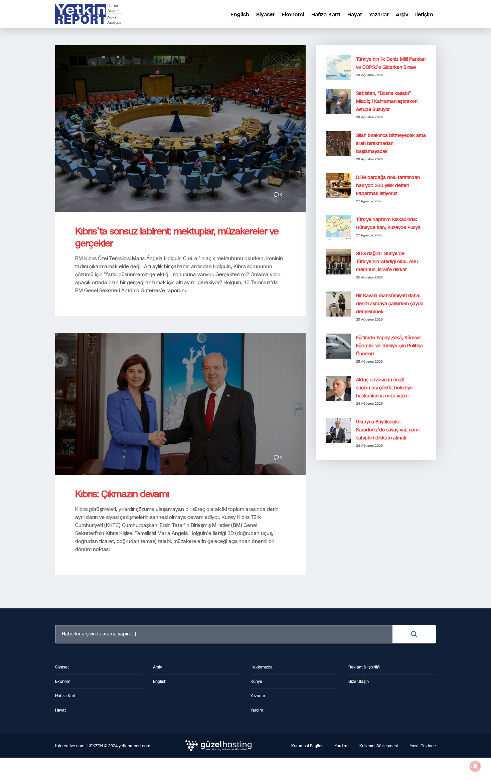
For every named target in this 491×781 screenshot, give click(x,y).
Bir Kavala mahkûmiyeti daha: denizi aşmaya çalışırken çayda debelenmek (390, 303)
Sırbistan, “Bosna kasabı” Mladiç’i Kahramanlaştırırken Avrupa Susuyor (387, 101)
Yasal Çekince (423, 746)
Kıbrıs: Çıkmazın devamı (122, 494)
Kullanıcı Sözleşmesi (378, 746)
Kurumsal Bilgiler (307, 746)
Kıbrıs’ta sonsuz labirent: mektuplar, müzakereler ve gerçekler (177, 237)
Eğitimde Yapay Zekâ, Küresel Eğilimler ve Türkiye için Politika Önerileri (389, 346)
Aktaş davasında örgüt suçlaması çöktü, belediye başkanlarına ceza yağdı (384, 388)
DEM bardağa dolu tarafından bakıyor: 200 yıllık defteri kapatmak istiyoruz (388, 185)
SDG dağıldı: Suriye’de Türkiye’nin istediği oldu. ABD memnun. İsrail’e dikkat (387, 261)
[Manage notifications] (475, 766)
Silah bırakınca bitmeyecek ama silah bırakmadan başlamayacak (391, 143)
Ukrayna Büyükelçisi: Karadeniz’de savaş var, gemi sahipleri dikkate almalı (388, 430)
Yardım (341, 746)
